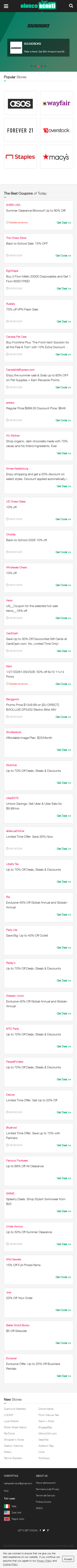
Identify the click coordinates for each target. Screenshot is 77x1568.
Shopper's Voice (14, 1439)
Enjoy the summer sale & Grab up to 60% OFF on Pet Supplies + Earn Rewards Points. (37, 377)
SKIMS (10, 1193)
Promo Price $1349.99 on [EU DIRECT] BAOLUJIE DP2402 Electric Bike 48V (32, 707)
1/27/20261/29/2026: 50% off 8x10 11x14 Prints (35, 674)
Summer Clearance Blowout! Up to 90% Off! (36, 210)
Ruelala (10, 303)
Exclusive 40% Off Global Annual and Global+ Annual (37, 904)
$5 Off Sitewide (16, 1331)
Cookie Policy (10, 1564)
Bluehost (11, 1127)
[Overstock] (56, 130)
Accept (68, 1559)
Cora (41, 1451)
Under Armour (14, 1226)
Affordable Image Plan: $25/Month (29, 738)
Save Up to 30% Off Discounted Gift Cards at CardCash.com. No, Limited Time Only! (36, 641)
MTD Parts (12, 1028)
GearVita (43, 1439)
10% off (11, 507)
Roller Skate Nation (15, 1427)
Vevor (9, 600)
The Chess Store (16, 237)
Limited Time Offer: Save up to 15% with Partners (33, 1135)
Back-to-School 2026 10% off (26, 540)
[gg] (44, 1530)
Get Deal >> (64, 222)
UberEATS (12, 798)
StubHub (11, 765)
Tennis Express (13, 1458)
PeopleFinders (14, 1061)
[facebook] (40, 1530)
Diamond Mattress (15, 1408)
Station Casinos (13, 1445)
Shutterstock (13, 732)
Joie (8, 1292)
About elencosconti (45, 1483)
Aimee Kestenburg (17, 468)
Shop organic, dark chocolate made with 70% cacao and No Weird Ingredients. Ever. (37, 443)
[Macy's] (56, 157)
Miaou (7, 1451)
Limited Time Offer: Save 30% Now (29, 836)
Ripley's (10, 962)
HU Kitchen (13, 435)
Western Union (15, 995)
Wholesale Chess (16, 567)
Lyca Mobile (11, 1421)
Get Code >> (63, 255)
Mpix (9, 666)
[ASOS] (20, 103)
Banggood (12, 699)
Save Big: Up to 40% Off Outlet (27, 935)
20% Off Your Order (19, 1298)
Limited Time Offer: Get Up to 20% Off (31, 1100)
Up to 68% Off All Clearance (25, 1166)
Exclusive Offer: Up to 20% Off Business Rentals (33, 1366)
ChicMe (10, 534)
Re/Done (9, 1433)
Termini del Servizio (45, 1495)
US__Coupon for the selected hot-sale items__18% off (32, 608)
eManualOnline (15, 831)
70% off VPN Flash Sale (22, 309)
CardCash (12, 633)
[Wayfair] (56, 103)
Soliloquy (44, 1458)
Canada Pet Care (16, 336)
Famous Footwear (17, 1160)
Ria (8, 896)
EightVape (12, 270)
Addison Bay (46, 1445)
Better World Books (17, 1325)
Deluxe (10, 1094)
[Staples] (20, 157)
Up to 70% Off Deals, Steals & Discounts (33, 771)
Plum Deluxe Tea (48, 1415)
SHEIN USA (13, 204)
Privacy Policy (44, 1560)
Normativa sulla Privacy (47, 1489)
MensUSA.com (47, 1433)
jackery (10, 402)
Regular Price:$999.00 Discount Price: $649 (36, 408)
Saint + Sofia (46, 1421)
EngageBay (45, 1427)
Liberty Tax (12, 863)
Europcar (11, 1358)
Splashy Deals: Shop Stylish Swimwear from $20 (35, 1201)
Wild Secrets (13, 1259)
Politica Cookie (43, 1502)
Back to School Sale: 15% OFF (27, 243)
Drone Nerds (46, 1408)
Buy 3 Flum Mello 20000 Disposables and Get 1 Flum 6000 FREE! (38, 278)
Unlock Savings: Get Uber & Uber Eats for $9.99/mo (34, 806)
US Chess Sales (16, 501)
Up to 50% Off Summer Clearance (29, 1232)
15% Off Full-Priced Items (23, 1265)
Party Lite (11, 929)
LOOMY (9, 1415)
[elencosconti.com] (38, 6)
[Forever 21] (20, 130)
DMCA (39, 1508)
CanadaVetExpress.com (20, 369)
